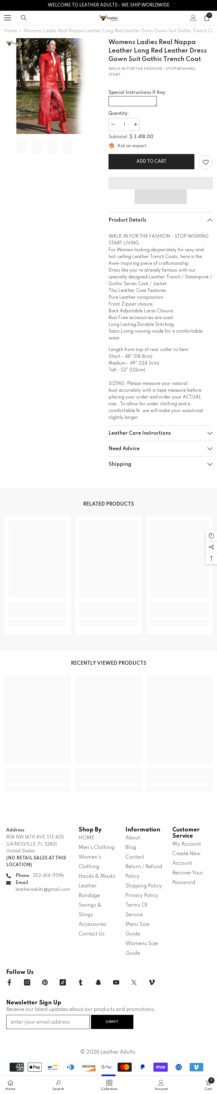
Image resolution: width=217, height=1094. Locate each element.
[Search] (23, 17)
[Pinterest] (45, 982)
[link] (206, 162)
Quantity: (118, 113)
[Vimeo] (152, 982)
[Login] (193, 18)
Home (10, 31)
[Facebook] (9, 982)
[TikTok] (63, 982)
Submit (112, 1022)
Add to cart (151, 161)
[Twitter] (134, 982)
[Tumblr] (80, 982)
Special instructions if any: (137, 92)
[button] (160, 196)
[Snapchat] (98, 982)
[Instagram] (27, 982)
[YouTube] (116, 982)
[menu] (7, 17)
